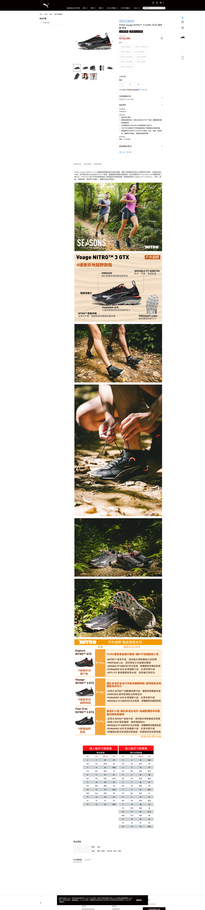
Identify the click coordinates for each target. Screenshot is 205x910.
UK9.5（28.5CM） (127, 67)
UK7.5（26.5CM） (127, 57)
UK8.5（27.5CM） (127, 62)
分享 (123, 152)
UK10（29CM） (126, 47)
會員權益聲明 (116, 909)
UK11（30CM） (126, 52)
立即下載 (144, 90)
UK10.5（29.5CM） (142, 47)
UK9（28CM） (142, 62)
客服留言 (114, 906)
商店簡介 (84, 906)
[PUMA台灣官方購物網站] (51, 5)
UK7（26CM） (140, 52)
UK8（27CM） (142, 57)
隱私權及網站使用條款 (88, 909)
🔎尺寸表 (122, 76)
